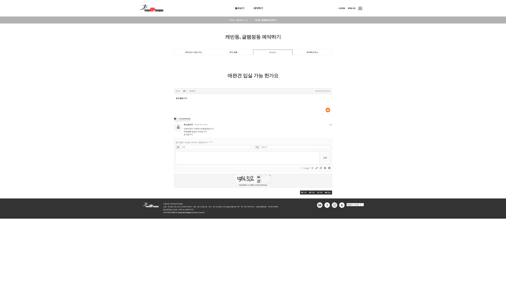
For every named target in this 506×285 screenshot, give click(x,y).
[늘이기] (325, 168)
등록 (325, 158)
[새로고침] (321, 168)
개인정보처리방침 (176, 204)
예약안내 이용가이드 (193, 52)
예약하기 (258, 8)
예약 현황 (233, 52)
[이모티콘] (312, 168)
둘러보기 (239, 8)
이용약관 (166, 204)
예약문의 (272, 52)
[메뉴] (360, 8)
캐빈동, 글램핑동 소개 (240, 20)
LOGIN (342, 8)
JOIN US (352, 8)
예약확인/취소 (312, 52)
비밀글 (306, 168)
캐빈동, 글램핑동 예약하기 (266, 20)
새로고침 (259, 181)
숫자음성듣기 (259, 177)
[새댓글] (317, 168)
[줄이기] (329, 168)
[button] (304, 192)
